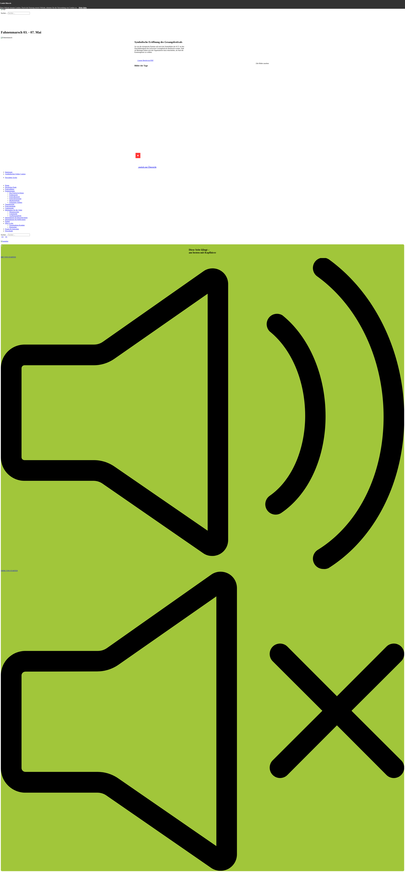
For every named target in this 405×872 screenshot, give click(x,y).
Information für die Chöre (13, 210)
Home (7, 185)
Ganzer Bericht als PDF (145, 60)
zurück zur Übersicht (147, 167)
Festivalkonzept (14, 197)
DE (2, 237)
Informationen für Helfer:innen (15, 219)
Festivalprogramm (15, 199)
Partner (7, 221)
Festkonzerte (13, 195)
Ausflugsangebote (15, 216)
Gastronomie (9, 208)
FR (6, 237)
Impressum (8, 172)
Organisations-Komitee (17, 225)
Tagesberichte (9, 204)
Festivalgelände (10, 206)
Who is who (9, 223)
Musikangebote (14, 200)
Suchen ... (4, 13)
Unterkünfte (13, 214)
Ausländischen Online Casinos (15, 174)
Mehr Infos (83, 8)
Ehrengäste (13, 227)
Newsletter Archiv (11, 177)
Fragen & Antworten (12, 229)
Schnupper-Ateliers (15, 202)
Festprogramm (10, 191)
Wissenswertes (14, 212)
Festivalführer (9, 189)
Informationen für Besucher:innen (16, 218)
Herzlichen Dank (10, 187)
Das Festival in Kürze (16, 193)
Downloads (9, 231)
